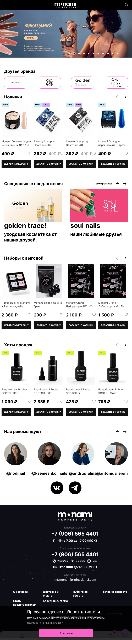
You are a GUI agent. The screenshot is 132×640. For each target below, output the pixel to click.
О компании (21, 592)
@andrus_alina (83, 473)
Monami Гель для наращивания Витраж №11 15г (111, 145)
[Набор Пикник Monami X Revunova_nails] (16, 281)
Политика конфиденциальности (45, 622)
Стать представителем (24, 603)
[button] (69, 53)
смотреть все (104, 183)
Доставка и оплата (51, 593)
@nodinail (15, 473)
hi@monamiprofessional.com (75, 579)
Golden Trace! (25, 225)
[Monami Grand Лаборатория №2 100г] (81, 281)
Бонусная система (55, 601)
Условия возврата (115, 592)
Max (94, 561)
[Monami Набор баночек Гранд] (49, 281)
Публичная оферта (80, 593)
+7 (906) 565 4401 (75, 533)
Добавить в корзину (16, 164)
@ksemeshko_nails (49, 473)
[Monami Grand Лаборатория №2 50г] (113, 281)
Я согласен (66, 633)
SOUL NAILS (85, 225)
